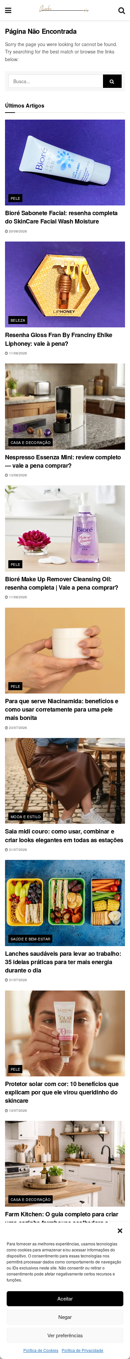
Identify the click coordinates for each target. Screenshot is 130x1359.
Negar (65, 1316)
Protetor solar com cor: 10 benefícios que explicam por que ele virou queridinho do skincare (61, 1092)
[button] (120, 1230)
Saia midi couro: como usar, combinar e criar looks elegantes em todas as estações (64, 835)
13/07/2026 (17, 1110)
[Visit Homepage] (65, 10)
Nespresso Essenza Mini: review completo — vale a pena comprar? (63, 461)
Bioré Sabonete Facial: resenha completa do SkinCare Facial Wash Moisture (61, 216)
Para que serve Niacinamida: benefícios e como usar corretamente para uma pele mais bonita (61, 709)
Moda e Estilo (26, 816)
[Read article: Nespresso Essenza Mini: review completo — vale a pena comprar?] (65, 406)
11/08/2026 (17, 353)
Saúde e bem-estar (30, 938)
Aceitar (65, 1298)
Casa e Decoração (31, 442)
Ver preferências (65, 1335)
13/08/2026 (17, 475)
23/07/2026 (17, 727)
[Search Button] (121, 10)
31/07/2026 (17, 849)
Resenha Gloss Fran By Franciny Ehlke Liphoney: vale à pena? (58, 338)
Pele (15, 198)
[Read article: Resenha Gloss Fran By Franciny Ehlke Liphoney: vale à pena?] (65, 284)
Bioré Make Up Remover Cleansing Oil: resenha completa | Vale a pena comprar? (61, 583)
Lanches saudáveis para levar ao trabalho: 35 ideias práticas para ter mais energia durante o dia (63, 961)
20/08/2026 (17, 231)
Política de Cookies (40, 1350)
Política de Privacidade (82, 1350)
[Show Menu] (8, 10)
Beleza (18, 320)
